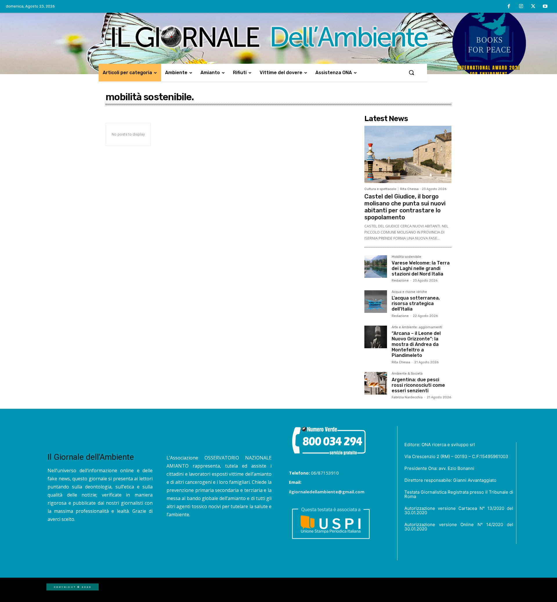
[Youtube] (545, 7)
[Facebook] (509, 7)
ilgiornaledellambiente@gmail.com (326, 492)
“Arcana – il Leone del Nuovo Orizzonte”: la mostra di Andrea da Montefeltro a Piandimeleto (416, 344)
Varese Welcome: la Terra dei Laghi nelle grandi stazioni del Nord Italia (421, 268)
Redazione (400, 280)
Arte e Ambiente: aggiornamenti (417, 327)
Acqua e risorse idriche (409, 292)
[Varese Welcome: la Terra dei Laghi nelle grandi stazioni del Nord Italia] (375, 266)
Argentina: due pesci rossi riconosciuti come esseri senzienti (418, 385)
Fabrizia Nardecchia (407, 397)
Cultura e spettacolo (380, 189)
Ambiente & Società (407, 373)
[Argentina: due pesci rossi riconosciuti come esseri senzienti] (375, 383)
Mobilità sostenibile (406, 257)
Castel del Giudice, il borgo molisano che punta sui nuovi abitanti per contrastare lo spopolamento (405, 207)
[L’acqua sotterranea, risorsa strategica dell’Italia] (375, 301)
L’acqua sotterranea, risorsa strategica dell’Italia (416, 303)
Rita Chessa (409, 189)
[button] (411, 72)
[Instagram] (521, 7)
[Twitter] (533, 7)
